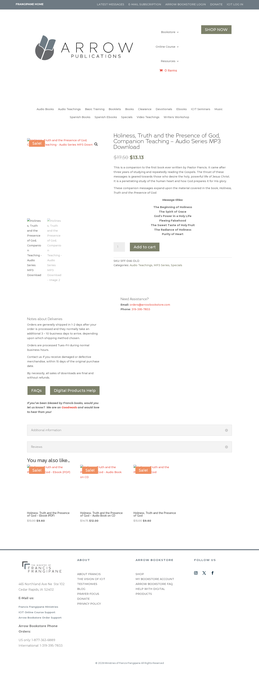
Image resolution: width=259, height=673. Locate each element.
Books (129, 109)
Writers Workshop (176, 117)
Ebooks (181, 109)
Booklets (115, 109)
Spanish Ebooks (106, 117)
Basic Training (94, 109)
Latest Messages (110, 4)
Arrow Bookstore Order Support (40, 617)
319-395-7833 (141, 309)
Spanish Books (80, 117)
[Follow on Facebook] (212, 573)
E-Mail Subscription (144, 4)
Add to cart (145, 247)
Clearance (144, 109)
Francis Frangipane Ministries (38, 606)
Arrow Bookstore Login (185, 4)
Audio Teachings (69, 109)
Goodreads (69, 407)
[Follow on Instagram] (195, 573)
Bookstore (168, 32)
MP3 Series (162, 265)
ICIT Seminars (200, 109)
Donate (216, 4)
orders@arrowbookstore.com (150, 304)
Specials (127, 117)
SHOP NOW (216, 29)
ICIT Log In (235, 4)
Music (218, 109)
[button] (96, 144)
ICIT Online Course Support (37, 612)
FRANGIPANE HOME (29, 4)
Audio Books (45, 109)
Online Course (165, 46)
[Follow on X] (204, 573)
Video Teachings (148, 117)
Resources (168, 61)
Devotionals (164, 109)
